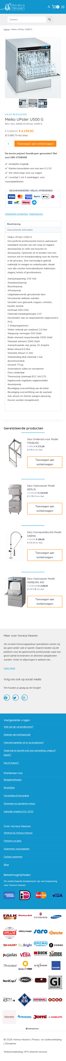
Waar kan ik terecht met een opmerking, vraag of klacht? (29, 753)
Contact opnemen (13, 856)
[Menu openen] (63, 7)
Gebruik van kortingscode (17, 734)
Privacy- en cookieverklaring (47, 1039)
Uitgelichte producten (16, 214)
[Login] (48, 7)
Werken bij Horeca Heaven (18, 833)
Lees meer (9, 668)
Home (6, 29)
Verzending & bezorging (16, 795)
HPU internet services (35, 1052)
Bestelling (9, 787)
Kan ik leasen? (11, 763)
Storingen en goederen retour (19, 803)
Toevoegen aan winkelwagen (35, 144)
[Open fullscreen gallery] (58, 95)
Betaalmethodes (13, 779)
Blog (6, 864)
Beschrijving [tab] (13, 224)
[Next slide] (45, 103)
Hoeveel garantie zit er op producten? (24, 742)
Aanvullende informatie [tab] (20, 229)
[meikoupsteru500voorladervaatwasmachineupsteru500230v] (33, 67)
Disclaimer (10, 1043)
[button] (23, 103)
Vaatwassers (16, 114)
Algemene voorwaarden (16, 848)
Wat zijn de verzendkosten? (18, 726)
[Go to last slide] (20, 103)
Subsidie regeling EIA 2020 (18, 811)
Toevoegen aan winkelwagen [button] (44, 462)
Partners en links (12, 841)
